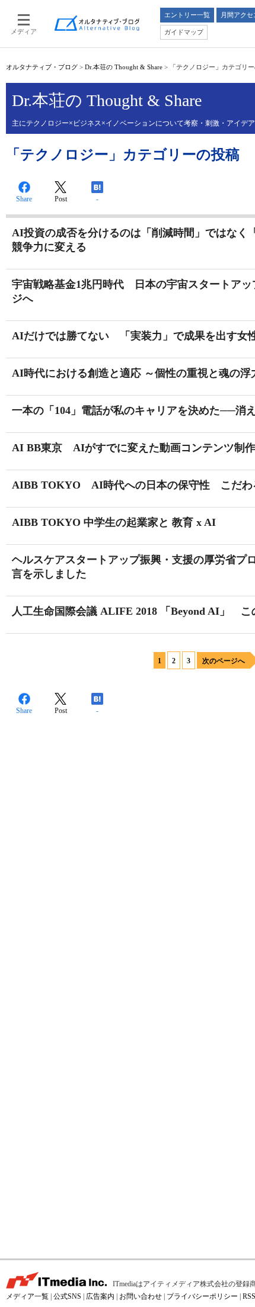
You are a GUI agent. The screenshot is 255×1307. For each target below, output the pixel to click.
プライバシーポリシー (202, 1296)
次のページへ (223, 661)
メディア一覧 (27, 1296)
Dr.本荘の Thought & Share (123, 66)
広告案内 (100, 1296)
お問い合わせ (140, 1296)
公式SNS (67, 1296)
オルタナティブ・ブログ (42, 66)
